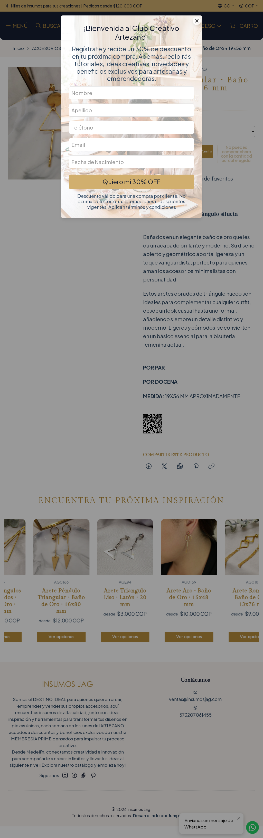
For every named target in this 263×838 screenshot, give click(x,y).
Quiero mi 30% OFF (131, 181)
